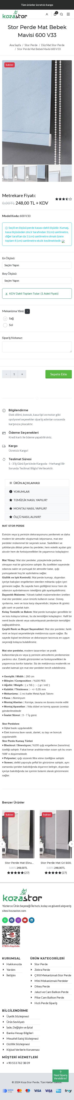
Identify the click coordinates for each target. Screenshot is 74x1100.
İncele (18, 851)
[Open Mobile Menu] (68, 14)
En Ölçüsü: (8, 258)
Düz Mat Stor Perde (52, 45)
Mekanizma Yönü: (13, 311)
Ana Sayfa (15, 45)
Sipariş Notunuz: (12, 337)
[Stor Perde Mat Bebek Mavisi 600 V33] (37, 112)
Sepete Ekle (58, 374)
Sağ (11, 318)
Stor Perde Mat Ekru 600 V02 (18, 864)
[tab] (37, 483)
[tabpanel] (37, 650)
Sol (11, 324)
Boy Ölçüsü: (9, 273)
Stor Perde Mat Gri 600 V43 (56, 864)
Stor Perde (31, 45)
